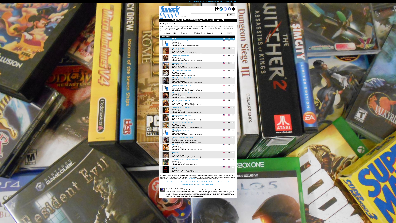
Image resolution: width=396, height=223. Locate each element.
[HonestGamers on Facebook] (229, 10)
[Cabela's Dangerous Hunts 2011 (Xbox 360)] (166, 113)
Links (212, 184)
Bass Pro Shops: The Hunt (180, 41)
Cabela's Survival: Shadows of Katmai (183, 137)
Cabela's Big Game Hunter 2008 (181, 70)
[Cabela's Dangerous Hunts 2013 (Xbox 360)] (166, 120)
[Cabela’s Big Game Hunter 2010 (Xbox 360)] (166, 83)
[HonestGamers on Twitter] (233, 10)
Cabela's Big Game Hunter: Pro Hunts (183, 93)
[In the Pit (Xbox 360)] (166, 172)
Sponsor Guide (204, 184)
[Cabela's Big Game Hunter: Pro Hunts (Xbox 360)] (166, 98)
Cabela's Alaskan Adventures (180, 55)
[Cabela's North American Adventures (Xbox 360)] (166, 128)
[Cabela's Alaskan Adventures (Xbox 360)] (166, 61)
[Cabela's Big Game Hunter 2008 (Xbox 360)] (166, 76)
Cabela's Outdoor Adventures (180, 130)
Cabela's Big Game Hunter (179, 63)
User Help (185, 184)
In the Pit (174, 167)
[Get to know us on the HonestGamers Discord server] (225, 10)
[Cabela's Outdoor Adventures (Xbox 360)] (166, 135)
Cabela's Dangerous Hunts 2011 (181, 108)
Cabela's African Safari (178, 48)
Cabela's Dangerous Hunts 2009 (181, 100)
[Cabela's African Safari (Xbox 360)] (166, 53)
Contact (191, 184)
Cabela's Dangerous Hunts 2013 (181, 115)
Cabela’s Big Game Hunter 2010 (181, 78)
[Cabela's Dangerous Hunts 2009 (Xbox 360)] (166, 105)
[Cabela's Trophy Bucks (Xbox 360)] (166, 150)
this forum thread (191, 178)
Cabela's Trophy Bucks (179, 145)
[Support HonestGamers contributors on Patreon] (217, 10)
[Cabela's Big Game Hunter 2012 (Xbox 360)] (166, 90)
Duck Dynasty (176, 152)
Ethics (197, 184)
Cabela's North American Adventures (182, 122)
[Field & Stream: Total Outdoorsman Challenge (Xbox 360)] (166, 165)
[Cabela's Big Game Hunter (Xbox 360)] (166, 68)
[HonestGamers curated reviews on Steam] (221, 10)
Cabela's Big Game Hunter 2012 (181, 85)
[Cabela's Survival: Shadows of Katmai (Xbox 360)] (166, 142)
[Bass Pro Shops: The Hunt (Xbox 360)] (166, 46)
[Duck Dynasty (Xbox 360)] (166, 157)
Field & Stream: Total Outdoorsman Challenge (185, 160)
